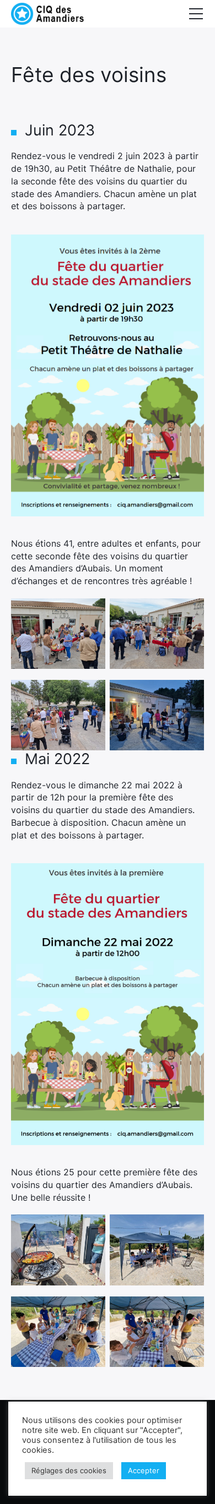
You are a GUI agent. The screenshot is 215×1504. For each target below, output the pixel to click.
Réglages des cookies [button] (68, 1470)
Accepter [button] (143, 1470)
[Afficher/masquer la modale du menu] (195, 14)
